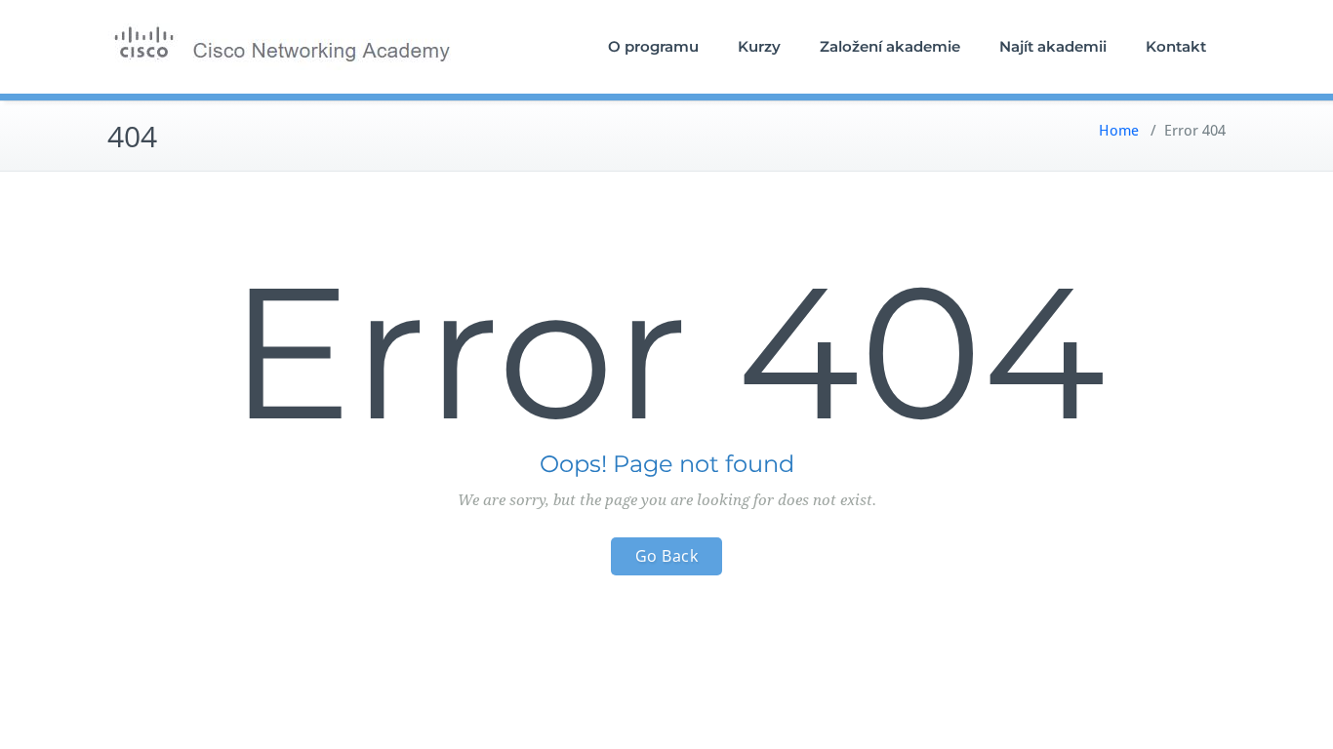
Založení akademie (890, 46)
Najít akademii (1053, 46)
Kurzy (759, 46)
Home (1119, 130)
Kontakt (1176, 46)
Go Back (667, 556)
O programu (653, 46)
